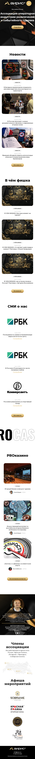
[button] (28, 3)
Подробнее (17, 27)
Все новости (17, 165)
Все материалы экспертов (17, 578)
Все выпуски (17, 291)
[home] (14, 3)
